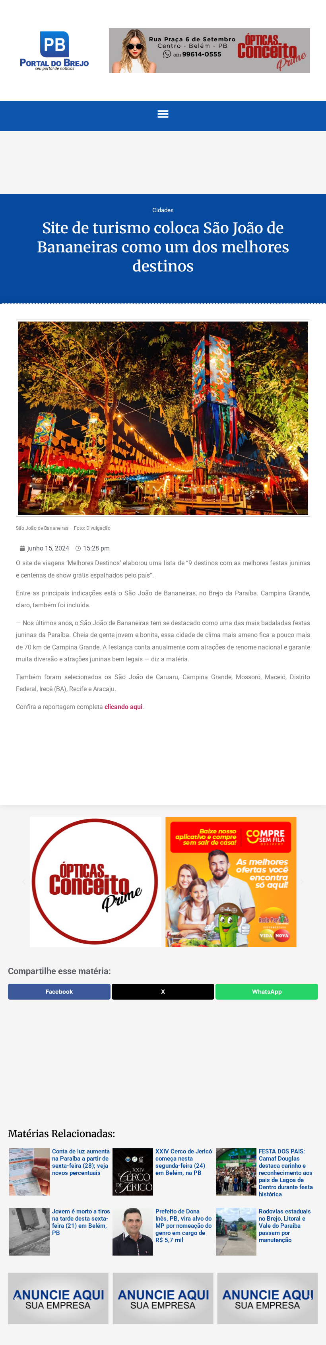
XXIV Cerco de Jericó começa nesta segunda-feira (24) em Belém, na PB (183, 1162)
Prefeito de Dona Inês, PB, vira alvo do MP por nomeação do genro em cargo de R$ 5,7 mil (183, 1226)
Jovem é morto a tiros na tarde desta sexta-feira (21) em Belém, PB (81, 1222)
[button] (163, 114)
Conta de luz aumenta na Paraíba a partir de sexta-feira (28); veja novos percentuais (81, 1162)
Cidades (163, 210)
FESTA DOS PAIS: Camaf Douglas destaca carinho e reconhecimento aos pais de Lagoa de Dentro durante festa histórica (286, 1173)
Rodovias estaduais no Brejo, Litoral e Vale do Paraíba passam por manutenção (285, 1226)
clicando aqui (123, 707)
